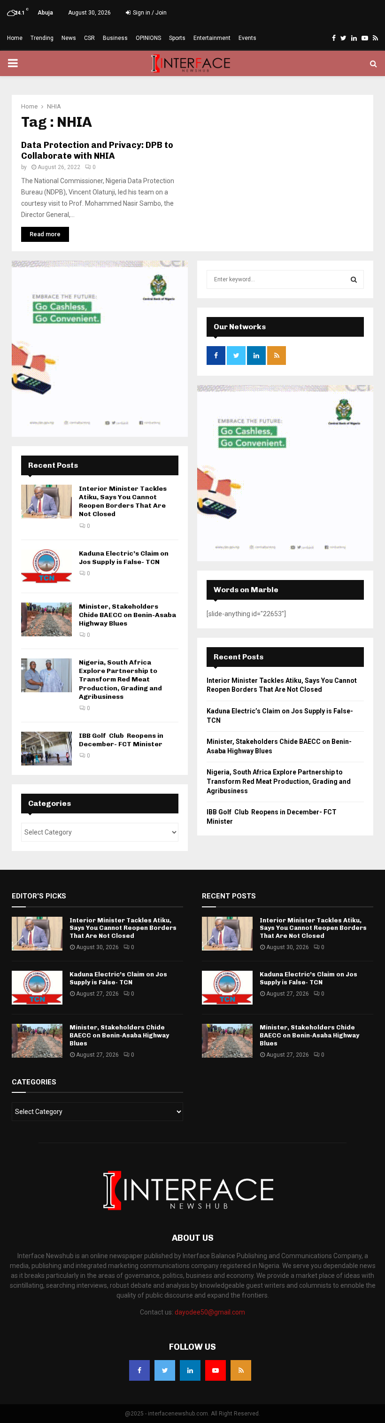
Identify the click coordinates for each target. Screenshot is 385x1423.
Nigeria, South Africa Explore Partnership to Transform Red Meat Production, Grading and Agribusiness (120, 679)
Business (115, 38)
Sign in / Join (149, 12)
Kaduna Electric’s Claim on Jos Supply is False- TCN (124, 557)
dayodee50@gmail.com (210, 1312)
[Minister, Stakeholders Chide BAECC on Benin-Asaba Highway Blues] (46, 619)
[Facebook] (139, 1370)
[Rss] (241, 1370)
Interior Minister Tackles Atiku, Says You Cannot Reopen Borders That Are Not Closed (123, 501)
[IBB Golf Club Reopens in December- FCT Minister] (46, 749)
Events (247, 38)
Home (15, 38)
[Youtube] (215, 1370)
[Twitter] (164, 1370)
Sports (177, 38)
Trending (42, 38)
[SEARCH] (354, 279)
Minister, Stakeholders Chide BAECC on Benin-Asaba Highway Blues (127, 615)
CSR (89, 38)
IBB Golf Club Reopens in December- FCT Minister (121, 740)
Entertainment (212, 38)
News (69, 38)
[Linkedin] (190, 1370)
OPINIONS (148, 38)
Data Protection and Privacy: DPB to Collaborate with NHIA (97, 150)
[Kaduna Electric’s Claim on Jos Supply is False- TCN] (46, 566)
